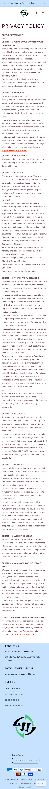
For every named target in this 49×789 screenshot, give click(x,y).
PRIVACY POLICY (12, 689)
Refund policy (39, 779)
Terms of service (25, 783)
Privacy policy (12, 783)
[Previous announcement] (4, 3)
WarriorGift (14, 779)
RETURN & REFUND (14, 694)
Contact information (25, 787)
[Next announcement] (44, 3)
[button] (5, 13)
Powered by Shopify (25, 779)
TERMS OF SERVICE (14, 706)
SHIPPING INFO (12, 700)
